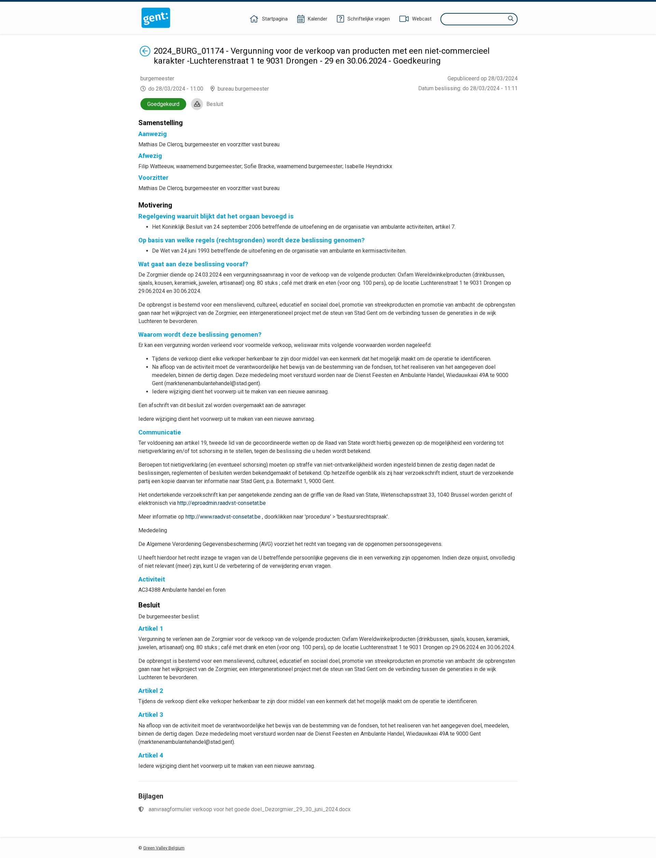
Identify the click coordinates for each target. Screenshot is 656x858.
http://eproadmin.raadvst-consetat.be (221, 503)
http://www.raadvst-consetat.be (223, 516)
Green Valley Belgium (163, 847)
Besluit (214, 104)
